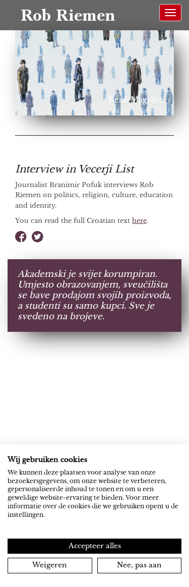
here (139, 220)
